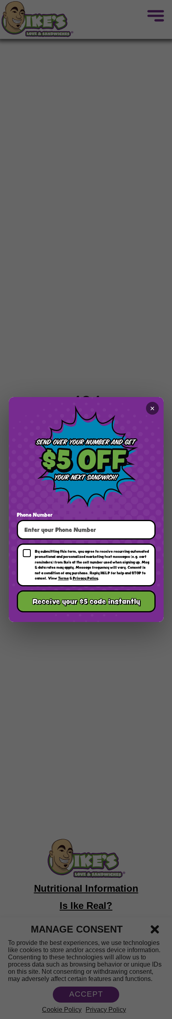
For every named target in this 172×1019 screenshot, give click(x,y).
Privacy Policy (85, 578)
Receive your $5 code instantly (86, 601)
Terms (63, 578)
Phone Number (34, 515)
